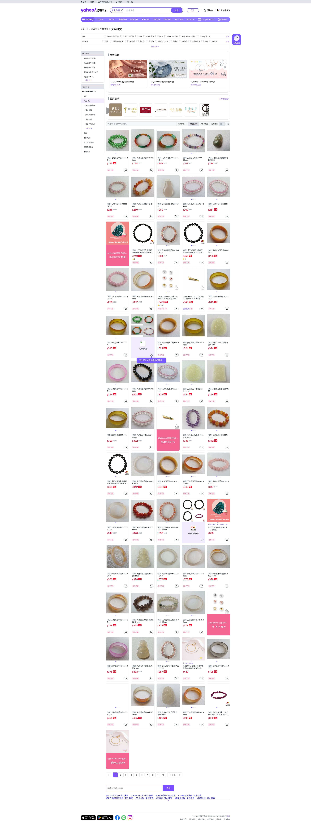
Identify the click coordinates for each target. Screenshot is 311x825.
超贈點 (224, 19)
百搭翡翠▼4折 (89, 77)
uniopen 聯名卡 (208, 19)
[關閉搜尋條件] (121, 10)
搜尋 (168, 788)
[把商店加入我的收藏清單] (151, 355)
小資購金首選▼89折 (91, 72)
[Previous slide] (107, 141)
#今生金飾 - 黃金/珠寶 (144, 798)
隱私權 (218, 819)
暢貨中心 (123, 19)
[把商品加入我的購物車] (126, 170)
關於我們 (192, 819)
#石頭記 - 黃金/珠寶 (164, 798)
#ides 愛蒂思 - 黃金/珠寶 (165, 795)
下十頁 (172, 774)
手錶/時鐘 (87, 138)
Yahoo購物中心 (94, 10)
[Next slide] (127, 141)
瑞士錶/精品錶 (89, 142)
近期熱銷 (214, 124)
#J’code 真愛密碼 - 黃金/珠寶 (190, 795)
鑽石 (85, 133)
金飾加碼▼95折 (89, 67)
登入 (193, 10)
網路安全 (210, 819)
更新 (228, 816)
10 (163, 774)
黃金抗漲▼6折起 (90, 63)
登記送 (112, 19)
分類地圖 (227, 819)
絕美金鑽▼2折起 (90, 58)
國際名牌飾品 (88, 147)
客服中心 (183, 819)
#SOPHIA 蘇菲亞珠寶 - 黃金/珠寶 (119, 798)
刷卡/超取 (179, 19)
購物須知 (201, 819)
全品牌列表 (224, 99)
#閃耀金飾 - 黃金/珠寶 (206, 798)
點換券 (100, 19)
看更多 (189, 19)
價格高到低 (204, 124)
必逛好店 (168, 19)
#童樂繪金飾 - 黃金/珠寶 (184, 798)
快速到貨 (134, 19)
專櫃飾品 (87, 151)
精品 (85, 96)
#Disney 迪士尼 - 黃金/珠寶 (142, 795)
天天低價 (145, 19)
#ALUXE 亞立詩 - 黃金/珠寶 (117, 795)
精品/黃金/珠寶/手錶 (89, 91)
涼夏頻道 (157, 19)
